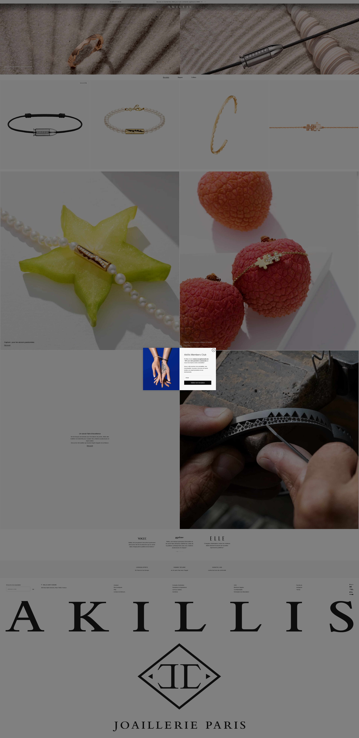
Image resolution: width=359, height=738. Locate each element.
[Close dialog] (213, 350)
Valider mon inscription (198, 382)
